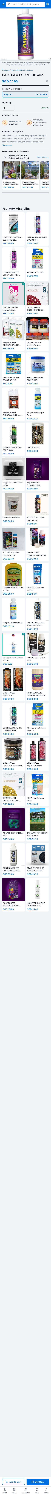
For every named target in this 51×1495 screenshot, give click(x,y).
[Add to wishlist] (47, 81)
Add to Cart (15, 1481)
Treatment (5, 70)
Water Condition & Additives (22, 70)
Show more (7, 145)
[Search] (9, 4)
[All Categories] (47, 4)
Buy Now (39, 1481)
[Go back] (3, 4)
